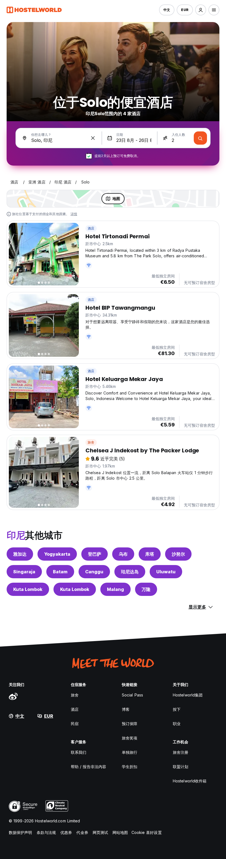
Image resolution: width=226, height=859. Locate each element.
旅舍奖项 (129, 738)
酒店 (91, 228)
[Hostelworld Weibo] (13, 696)
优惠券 (66, 832)
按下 (177, 709)
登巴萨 (94, 554)
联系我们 (78, 752)
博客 (126, 709)
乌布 (123, 554)
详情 (74, 214)
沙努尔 (178, 554)
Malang (115, 589)
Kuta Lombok (27, 589)
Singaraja (24, 571)
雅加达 (19, 554)
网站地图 (120, 832)
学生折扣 (129, 766)
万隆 (146, 589)
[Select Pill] (200, 9)
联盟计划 (180, 766)
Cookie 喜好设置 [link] (146, 832)
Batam (60, 571)
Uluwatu (166, 571)
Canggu (94, 571)
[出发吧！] (200, 138)
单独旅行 (129, 752)
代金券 (82, 832)
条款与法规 (46, 832)
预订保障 (129, 723)
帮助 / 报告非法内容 (88, 766)
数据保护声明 (20, 832)
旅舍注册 (180, 752)
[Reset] (92, 138)
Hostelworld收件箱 (189, 781)
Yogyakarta (57, 554)
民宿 (75, 723)
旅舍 (91, 442)
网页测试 (100, 832)
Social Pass (132, 695)
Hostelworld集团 (188, 695)
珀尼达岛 (130, 571)
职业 (177, 723)
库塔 (149, 554)
